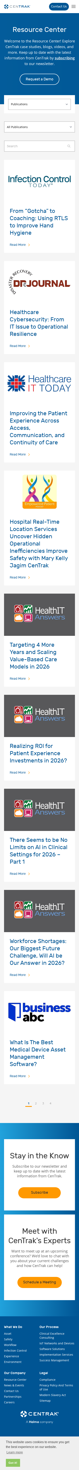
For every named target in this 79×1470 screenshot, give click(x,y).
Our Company (15, 1373)
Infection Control (15, 1350)
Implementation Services (56, 1354)
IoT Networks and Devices (57, 1343)
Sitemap (45, 1401)
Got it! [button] (13, 1462)
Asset (7, 1333)
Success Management (54, 1360)
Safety (8, 1339)
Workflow (10, 1345)
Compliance (48, 1380)
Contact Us (59, 6)
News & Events (14, 1385)
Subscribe (39, 1192)
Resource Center (15, 1380)
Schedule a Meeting (39, 1282)
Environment (12, 1362)
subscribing (65, 58)
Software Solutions (52, 1349)
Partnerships (12, 1396)
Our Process (49, 1327)
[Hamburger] (73, 6)
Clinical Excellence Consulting (52, 1336)
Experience (11, 1356)
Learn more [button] (14, 1452)
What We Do (13, 1327)
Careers (9, 1402)
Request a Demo (39, 79)
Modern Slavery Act (53, 1395)
